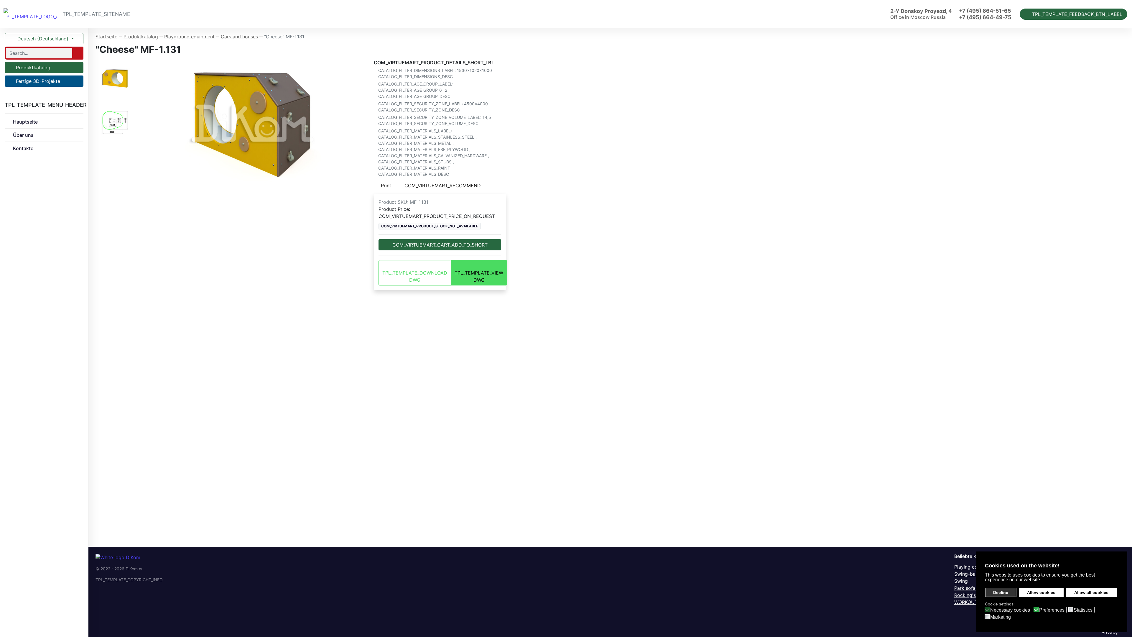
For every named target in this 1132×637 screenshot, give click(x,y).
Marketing (1000, 617)
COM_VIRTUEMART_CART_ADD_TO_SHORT (440, 245)
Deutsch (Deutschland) (43, 39)
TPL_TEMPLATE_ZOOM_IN (255, 122)
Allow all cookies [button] (1091, 592)
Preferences (1051, 610)
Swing (961, 581)
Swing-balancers (972, 574)
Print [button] (386, 185)
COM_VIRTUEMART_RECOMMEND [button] (442, 185)
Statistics (1083, 610)
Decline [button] (1000, 592)
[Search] (77, 53)
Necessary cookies (1010, 610)
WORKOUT (966, 602)
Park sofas (966, 588)
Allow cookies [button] (1041, 592)
